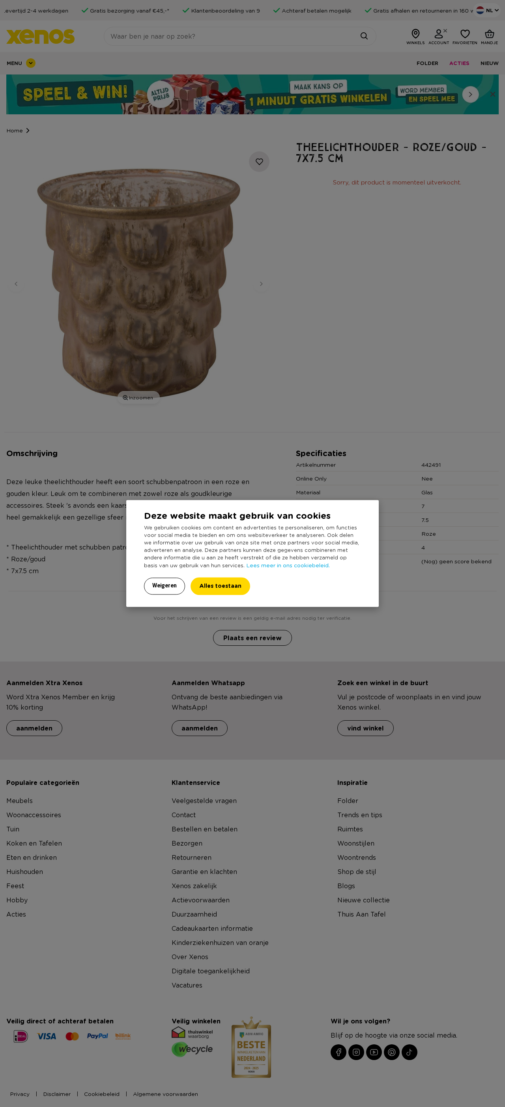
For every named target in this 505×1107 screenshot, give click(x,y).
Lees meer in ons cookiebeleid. (288, 565)
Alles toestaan (220, 586)
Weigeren (164, 586)
